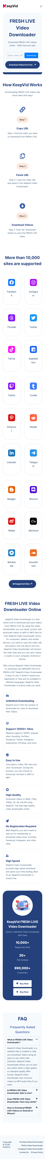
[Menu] (41, 6)
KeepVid (6, 1147)
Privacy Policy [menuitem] (37, 1152)
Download (31, 55)
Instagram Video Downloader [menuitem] (30, 1149)
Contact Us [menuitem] (24, 1152)
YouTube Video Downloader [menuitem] (31, 1142)
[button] (22, 1041)
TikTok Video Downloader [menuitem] (32, 1145)
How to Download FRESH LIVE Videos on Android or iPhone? (20, 1110)
